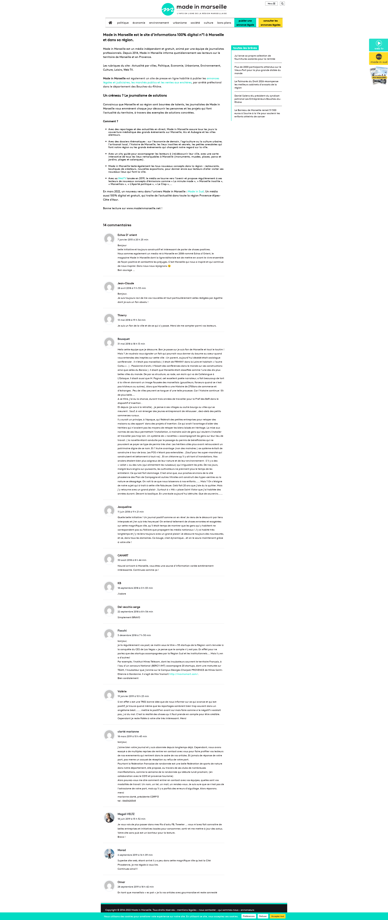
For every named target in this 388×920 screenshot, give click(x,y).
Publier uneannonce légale (245, 22)
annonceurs (247, 909)
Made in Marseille (141, 909)
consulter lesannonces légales (270, 22)
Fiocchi (122, 630)
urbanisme (180, 22)
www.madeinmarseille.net (144, 208)
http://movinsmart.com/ (183, 673)
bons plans (224, 22)
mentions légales (186, 909)
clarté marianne (128, 731)
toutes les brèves (245, 48)
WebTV (122, 178)
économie (139, 22)
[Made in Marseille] (194, 9)
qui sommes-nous (228, 909)
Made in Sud (196, 191)
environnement (159, 22)
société (195, 22)
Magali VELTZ (126, 814)
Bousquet (124, 339)
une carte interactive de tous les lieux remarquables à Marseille (163, 155)
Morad (122, 850)
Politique (123, 22)
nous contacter (207, 909)
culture (208, 22)
